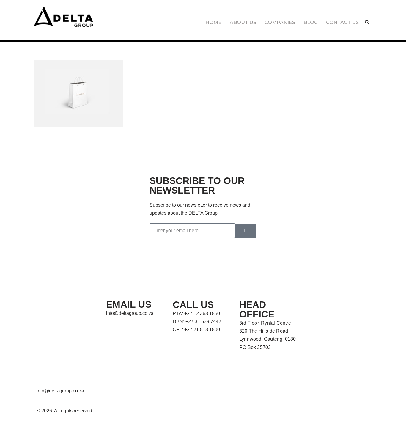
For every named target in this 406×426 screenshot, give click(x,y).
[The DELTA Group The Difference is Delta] (63, 16)
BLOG (310, 22)
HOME (213, 22)
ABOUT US (243, 22)
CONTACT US (342, 22)
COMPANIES (280, 22)
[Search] (367, 22)
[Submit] (245, 231)
